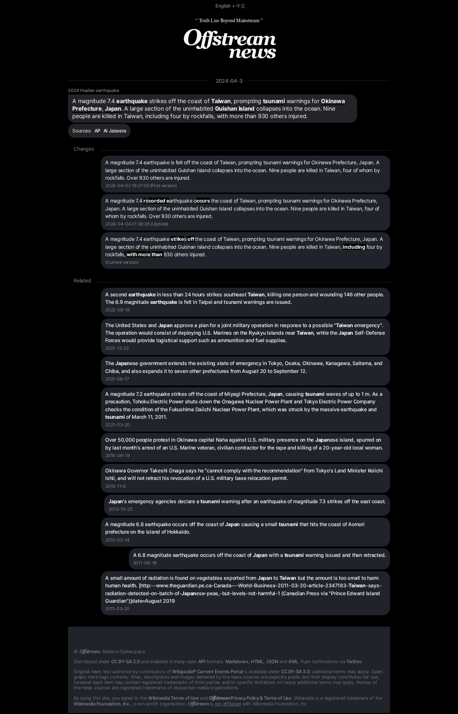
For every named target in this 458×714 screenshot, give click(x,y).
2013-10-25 (120, 509)
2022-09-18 (117, 309)
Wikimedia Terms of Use (173, 698)
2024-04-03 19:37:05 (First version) (140, 185)
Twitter (353, 661)
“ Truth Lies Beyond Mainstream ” (229, 20)
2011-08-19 (145, 562)
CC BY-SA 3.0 (125, 661)
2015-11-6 (115, 486)
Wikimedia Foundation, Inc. (102, 703)
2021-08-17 (117, 379)
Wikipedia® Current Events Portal (207, 671)
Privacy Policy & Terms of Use (250, 698)
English (223, 6)
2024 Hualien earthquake (93, 90)
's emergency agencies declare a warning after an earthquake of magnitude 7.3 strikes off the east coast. (247, 501)
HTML (257, 661)
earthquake (132, 101)
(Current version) (121, 262)
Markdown (236, 661)
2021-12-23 (117, 348)
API (201, 661)
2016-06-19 (117, 455)
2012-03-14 (117, 540)
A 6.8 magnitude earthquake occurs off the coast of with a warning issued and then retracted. (259, 555)
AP (97, 130)
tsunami (274, 101)
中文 (240, 6)
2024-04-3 (229, 81)
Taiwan (221, 101)
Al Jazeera (115, 130)
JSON (272, 661)
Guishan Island (235, 108)
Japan (113, 108)
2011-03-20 (117, 608)
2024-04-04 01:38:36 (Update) (136, 224)
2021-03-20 (117, 424)
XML (293, 661)
